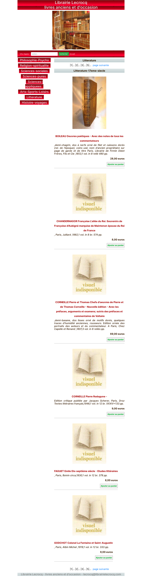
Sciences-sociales (34, 71)
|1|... (72, 65)
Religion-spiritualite (34, 65)
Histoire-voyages (34, 102)
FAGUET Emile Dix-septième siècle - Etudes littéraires (86, 471)
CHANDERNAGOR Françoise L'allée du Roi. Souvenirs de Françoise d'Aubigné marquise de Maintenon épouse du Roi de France (89, 226)
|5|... (88, 65)
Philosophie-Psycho (34, 60)
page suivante (101, 65)
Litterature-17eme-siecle (89, 70)
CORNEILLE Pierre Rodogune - (89, 396)
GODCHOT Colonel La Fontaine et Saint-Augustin (83, 542)
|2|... (77, 65)
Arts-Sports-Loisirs (34, 92)
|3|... (83, 65)
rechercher (64, 54)
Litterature (34, 97)
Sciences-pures (34, 76)
